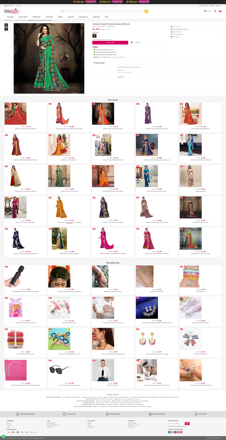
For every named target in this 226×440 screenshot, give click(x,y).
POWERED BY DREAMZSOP (212, 438)
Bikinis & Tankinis (116, 401)
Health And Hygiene (147, 406)
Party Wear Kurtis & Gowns (106, 399)
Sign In (89, 425)
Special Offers (23, 17)
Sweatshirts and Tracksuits (137, 397)
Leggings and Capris (87, 397)
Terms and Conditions (38, 438)
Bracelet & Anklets (114, 403)
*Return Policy (50, 426)
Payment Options (51, 423)
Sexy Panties (107, 401)
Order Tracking (204, 5)
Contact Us (9, 425)
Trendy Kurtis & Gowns (119, 399)
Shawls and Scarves (124, 397)
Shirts (94, 397)
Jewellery (71, 17)
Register (213, 5)
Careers (8, 426)
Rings (107, 403)
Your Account (90, 426)
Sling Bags (109, 404)
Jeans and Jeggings (164, 397)
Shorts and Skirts (113, 397)
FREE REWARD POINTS (178, 34)
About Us (9, 423)
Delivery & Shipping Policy (53, 425)
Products (11, 20)
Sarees (24, 20)
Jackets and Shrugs (102, 397)
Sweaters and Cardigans (151, 397)
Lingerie (60, 17)
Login (219, 5)
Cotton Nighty (144, 401)
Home (5, 20)
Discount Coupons (132, 423)
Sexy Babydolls (126, 401)
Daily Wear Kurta (131, 399)
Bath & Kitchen (124, 406)
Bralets (98, 401)
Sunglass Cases (104, 406)
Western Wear (36, 17)
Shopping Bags (139, 404)
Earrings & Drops (100, 403)
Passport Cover (131, 404)
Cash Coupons (133, 425)
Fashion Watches (137, 403)
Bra (102, 401)
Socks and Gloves (174, 397)
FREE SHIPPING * (177, 26)
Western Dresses (76, 397)
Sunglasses (96, 17)
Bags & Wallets (83, 17)
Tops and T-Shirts (66, 397)
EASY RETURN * (176, 37)
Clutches (115, 404)
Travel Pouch (122, 404)
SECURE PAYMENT (177, 32)
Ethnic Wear (49, 17)
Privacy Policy (29, 438)
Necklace (122, 403)
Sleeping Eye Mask (114, 406)
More (106, 17)
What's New (10, 17)
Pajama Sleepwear (135, 401)
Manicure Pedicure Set (134, 406)
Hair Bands (129, 403)
